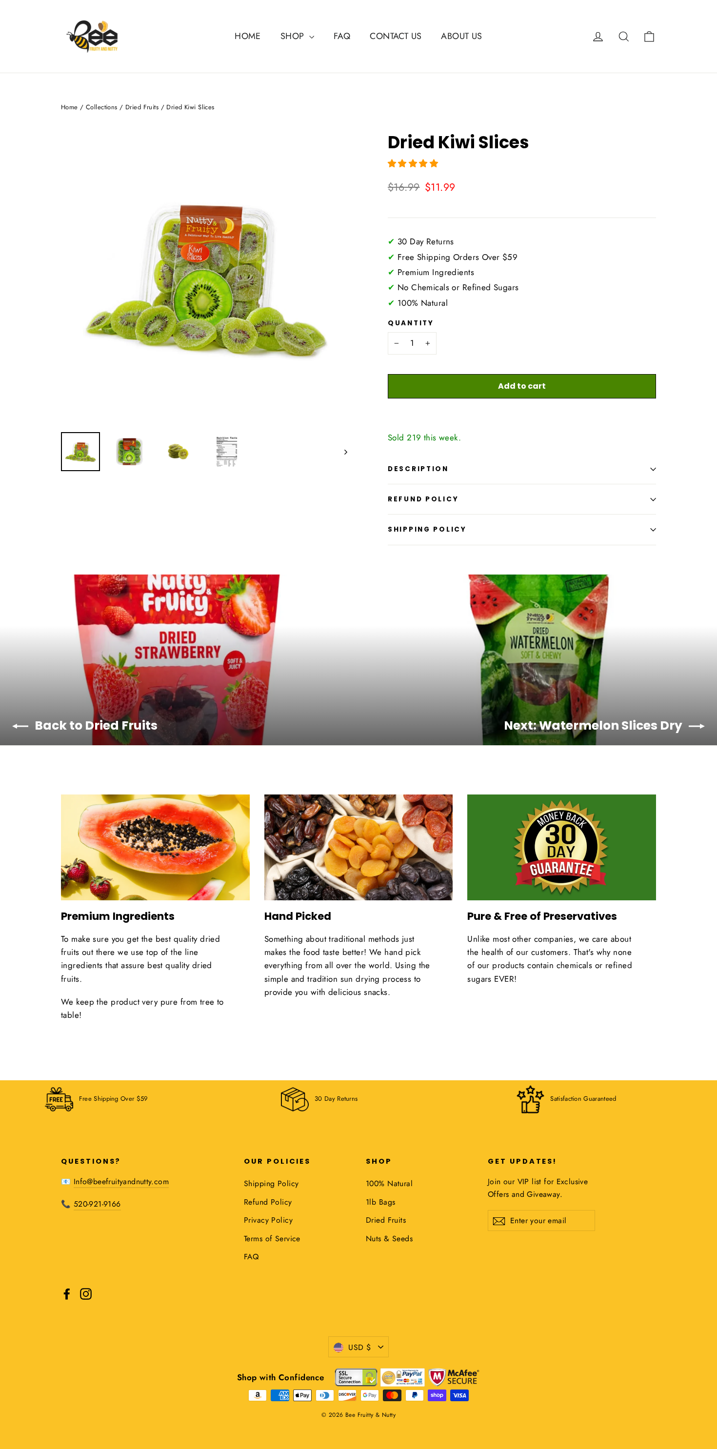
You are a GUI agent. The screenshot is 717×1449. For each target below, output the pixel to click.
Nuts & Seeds (389, 1238)
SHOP (293, 36)
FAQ (342, 36)
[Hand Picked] (358, 847)
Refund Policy (423, 499)
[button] (414, 163)
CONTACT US (395, 36)
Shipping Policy (427, 529)
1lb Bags (380, 1202)
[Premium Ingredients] (155, 847)
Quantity (411, 323)
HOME (248, 36)
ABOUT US (461, 36)
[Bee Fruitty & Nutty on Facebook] (67, 1293)
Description (418, 469)
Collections (102, 107)
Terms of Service (272, 1238)
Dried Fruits (142, 107)
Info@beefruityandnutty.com (121, 1181)
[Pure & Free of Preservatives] (561, 847)
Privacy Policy (268, 1220)
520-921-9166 (97, 1204)
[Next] (345, 451)
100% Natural (389, 1183)
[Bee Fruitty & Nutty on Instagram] (86, 1293)
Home (69, 107)
